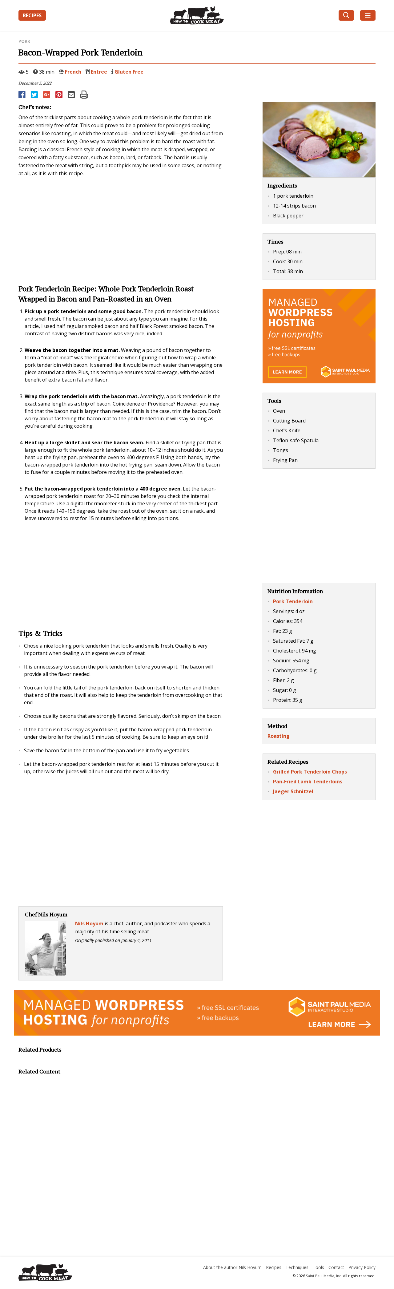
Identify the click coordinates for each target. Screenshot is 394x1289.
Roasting (278, 736)
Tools (318, 1267)
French (73, 71)
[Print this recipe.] (84, 95)
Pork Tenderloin (293, 601)
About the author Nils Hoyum (232, 1267)
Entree (99, 71)
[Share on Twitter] (35, 95)
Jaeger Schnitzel (293, 791)
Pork (24, 41)
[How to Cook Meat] (197, 15)
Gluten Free (129, 71)
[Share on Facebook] (22, 95)
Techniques (297, 1267)
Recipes (32, 15)
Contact (336, 1267)
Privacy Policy (362, 1267)
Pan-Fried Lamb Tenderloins (307, 781)
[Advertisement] (120, 230)
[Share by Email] (72, 95)
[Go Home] (74, 1273)
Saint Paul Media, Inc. (324, 1276)
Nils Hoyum (89, 923)
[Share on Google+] (47, 95)
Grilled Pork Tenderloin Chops (310, 771)
